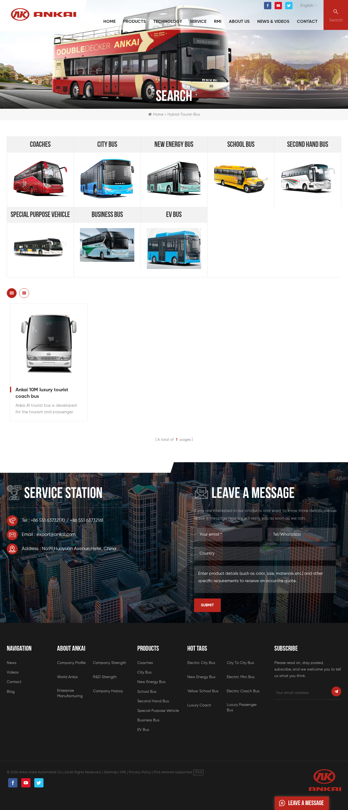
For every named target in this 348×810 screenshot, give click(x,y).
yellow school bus (202, 691)
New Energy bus (173, 144)
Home (109, 22)
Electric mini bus (240, 677)
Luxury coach (199, 705)
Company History (108, 691)
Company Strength (109, 663)
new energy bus (201, 677)
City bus (107, 144)
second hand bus (307, 144)
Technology (167, 22)
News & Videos (273, 22)
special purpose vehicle (40, 214)
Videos (12, 672)
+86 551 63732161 (86, 520)
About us (239, 22)
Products (134, 22)
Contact (307, 22)
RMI (217, 22)
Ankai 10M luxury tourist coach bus (41, 393)
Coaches (40, 144)
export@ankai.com (55, 534)
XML (123, 772)
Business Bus (107, 214)
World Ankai (67, 677)
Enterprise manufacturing (70, 693)
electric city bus (201, 663)
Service (198, 22)
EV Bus (174, 214)
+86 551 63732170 (48, 520)
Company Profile (71, 663)
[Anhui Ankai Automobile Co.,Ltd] (43, 14)
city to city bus (240, 663)
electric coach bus (243, 691)
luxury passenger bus (242, 707)
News (11, 663)
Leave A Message (306, 803)
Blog (11, 692)
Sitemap (110, 772)
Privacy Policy (140, 772)
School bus (240, 144)
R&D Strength (105, 677)
